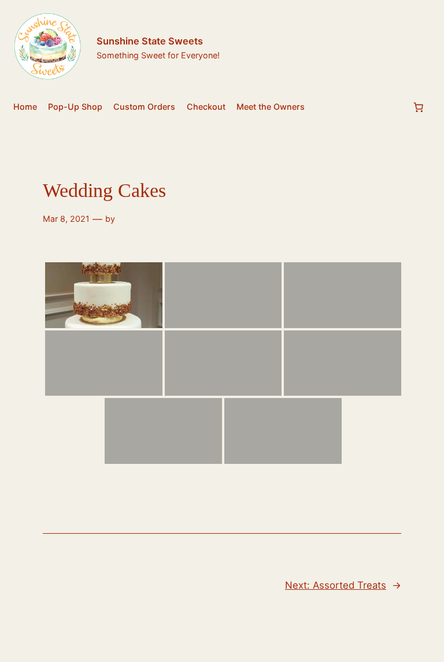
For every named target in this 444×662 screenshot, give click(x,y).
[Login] (426, 49)
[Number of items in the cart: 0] (418, 107)
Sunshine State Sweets (150, 41)
